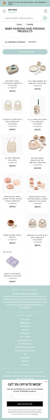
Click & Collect (25, 337)
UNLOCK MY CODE (25, 404)
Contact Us (25, 365)
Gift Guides (25, 326)
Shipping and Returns (25, 340)
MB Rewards (25, 323)
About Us (25, 330)
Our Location (25, 319)
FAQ (25, 354)
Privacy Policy (25, 358)
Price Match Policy (25, 344)
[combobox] (22, 18)
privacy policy (35, 414)
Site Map (25, 361)
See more (32, 42)
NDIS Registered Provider (25, 347)
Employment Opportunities (25, 351)
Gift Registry (25, 333)
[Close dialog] (46, 381)
